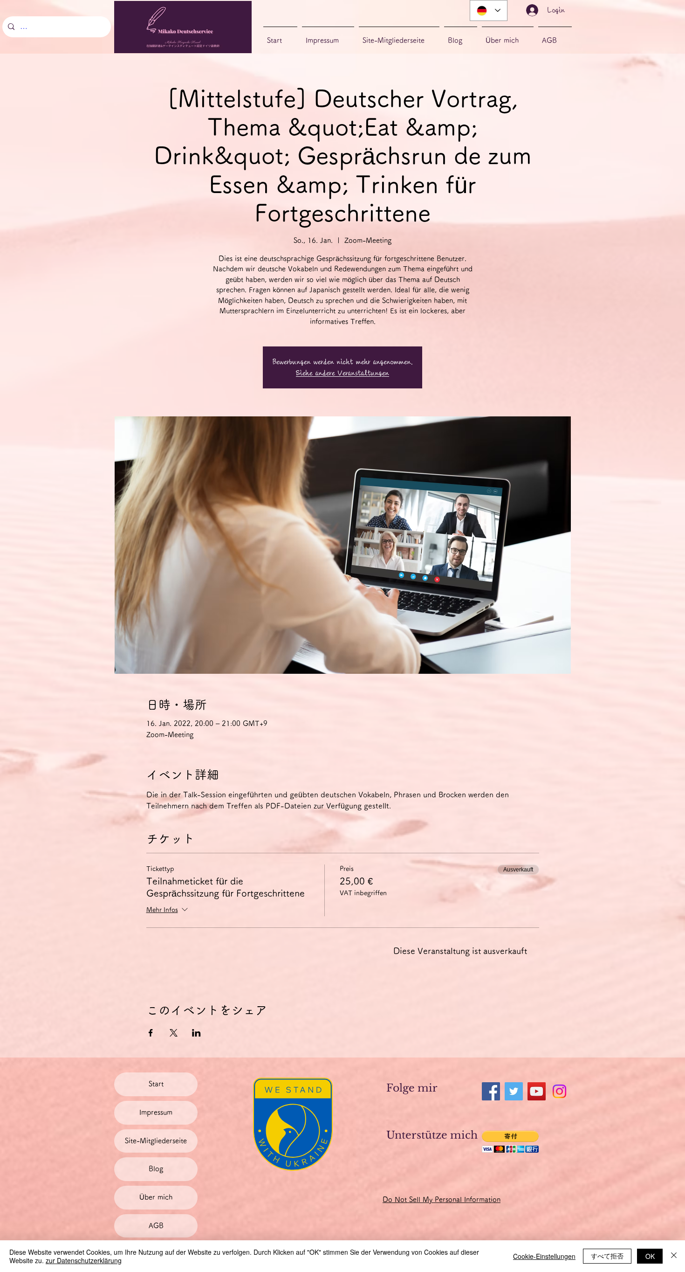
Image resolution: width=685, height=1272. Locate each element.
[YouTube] (536, 1091)
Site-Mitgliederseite (156, 1140)
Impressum (155, 1112)
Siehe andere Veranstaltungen (342, 373)
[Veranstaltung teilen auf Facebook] (150, 1033)
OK (650, 1256)
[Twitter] (514, 1091)
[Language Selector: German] (488, 10)
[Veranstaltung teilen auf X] (173, 1033)
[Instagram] (559, 1091)
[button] (510, 1142)
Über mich (155, 1197)
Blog (156, 1168)
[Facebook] (491, 1091)
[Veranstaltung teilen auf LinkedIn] (196, 1033)
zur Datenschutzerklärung (84, 1260)
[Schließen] (673, 1256)
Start (156, 1083)
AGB (156, 1225)
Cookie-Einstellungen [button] (544, 1256)
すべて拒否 (607, 1255)
